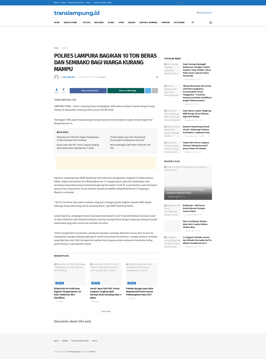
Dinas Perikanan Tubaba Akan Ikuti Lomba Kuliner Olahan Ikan (195, 224)
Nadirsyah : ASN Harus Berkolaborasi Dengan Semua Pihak (194, 208)
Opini (121, 22)
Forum (88, 3)
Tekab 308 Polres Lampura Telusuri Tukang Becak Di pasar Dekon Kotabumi (196, 145)
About (56, 3)
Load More (106, 311)
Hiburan (166, 22)
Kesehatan (179, 22)
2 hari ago (131, 298)
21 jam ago (59, 301)
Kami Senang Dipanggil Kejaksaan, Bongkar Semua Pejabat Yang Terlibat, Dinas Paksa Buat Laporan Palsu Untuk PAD (197, 70)
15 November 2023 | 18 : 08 (194, 136)
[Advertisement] (133, 36)
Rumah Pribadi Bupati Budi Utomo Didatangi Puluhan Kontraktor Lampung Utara (196, 129)
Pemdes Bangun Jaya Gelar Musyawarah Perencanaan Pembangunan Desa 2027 (139, 291)
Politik (86, 22)
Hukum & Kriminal (148, 22)
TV (193, 22)
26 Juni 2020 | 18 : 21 (87, 77)
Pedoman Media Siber (76, 3)
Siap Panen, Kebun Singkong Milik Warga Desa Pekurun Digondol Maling (197, 114)
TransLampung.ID (73, 352)
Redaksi (63, 3)
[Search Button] (194, 2)
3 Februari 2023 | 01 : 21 (176, 197)
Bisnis (111, 22)
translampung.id (76, 13)
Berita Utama (70, 22)
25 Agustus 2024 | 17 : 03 (193, 152)
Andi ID (92, 352)
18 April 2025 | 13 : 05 (191, 79)
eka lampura (69, 77)
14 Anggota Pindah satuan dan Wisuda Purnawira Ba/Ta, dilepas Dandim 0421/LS (197, 240)
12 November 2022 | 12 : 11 (193, 247)
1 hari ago (95, 301)
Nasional (99, 22)
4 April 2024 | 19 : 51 (191, 104)
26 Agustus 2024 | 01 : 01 (193, 120)
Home (57, 22)
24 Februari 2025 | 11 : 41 (193, 215)
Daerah (131, 22)
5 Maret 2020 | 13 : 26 (192, 231)
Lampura (64, 48)
